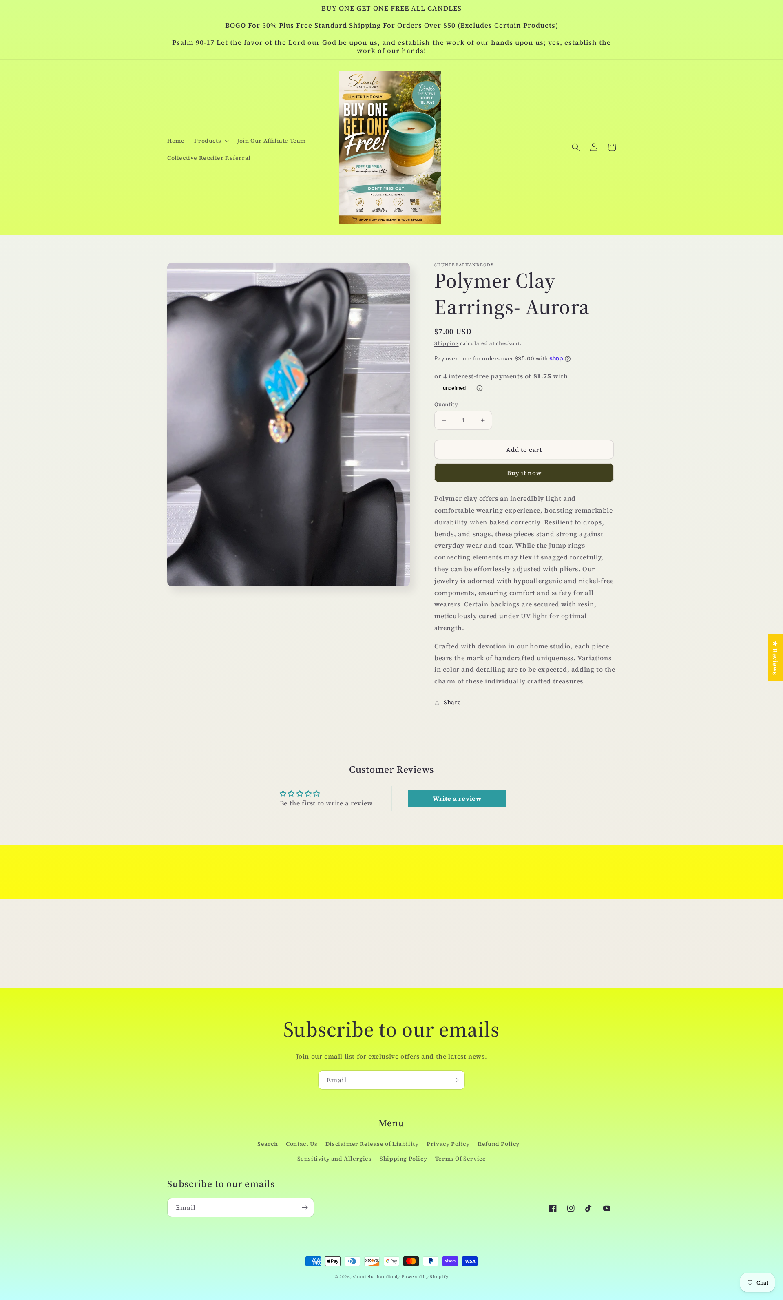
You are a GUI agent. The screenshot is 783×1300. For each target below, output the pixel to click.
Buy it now (524, 473)
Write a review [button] (457, 798)
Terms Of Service (460, 1158)
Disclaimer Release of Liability (372, 1144)
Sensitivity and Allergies (334, 1158)
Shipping (446, 343)
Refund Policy (499, 1144)
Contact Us (301, 1144)
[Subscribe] (455, 1080)
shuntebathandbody (376, 1276)
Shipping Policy (403, 1158)
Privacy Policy (448, 1144)
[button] (210, 140)
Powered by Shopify (425, 1276)
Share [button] (452, 702)
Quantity (446, 404)
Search (267, 1144)
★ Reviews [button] (775, 658)
